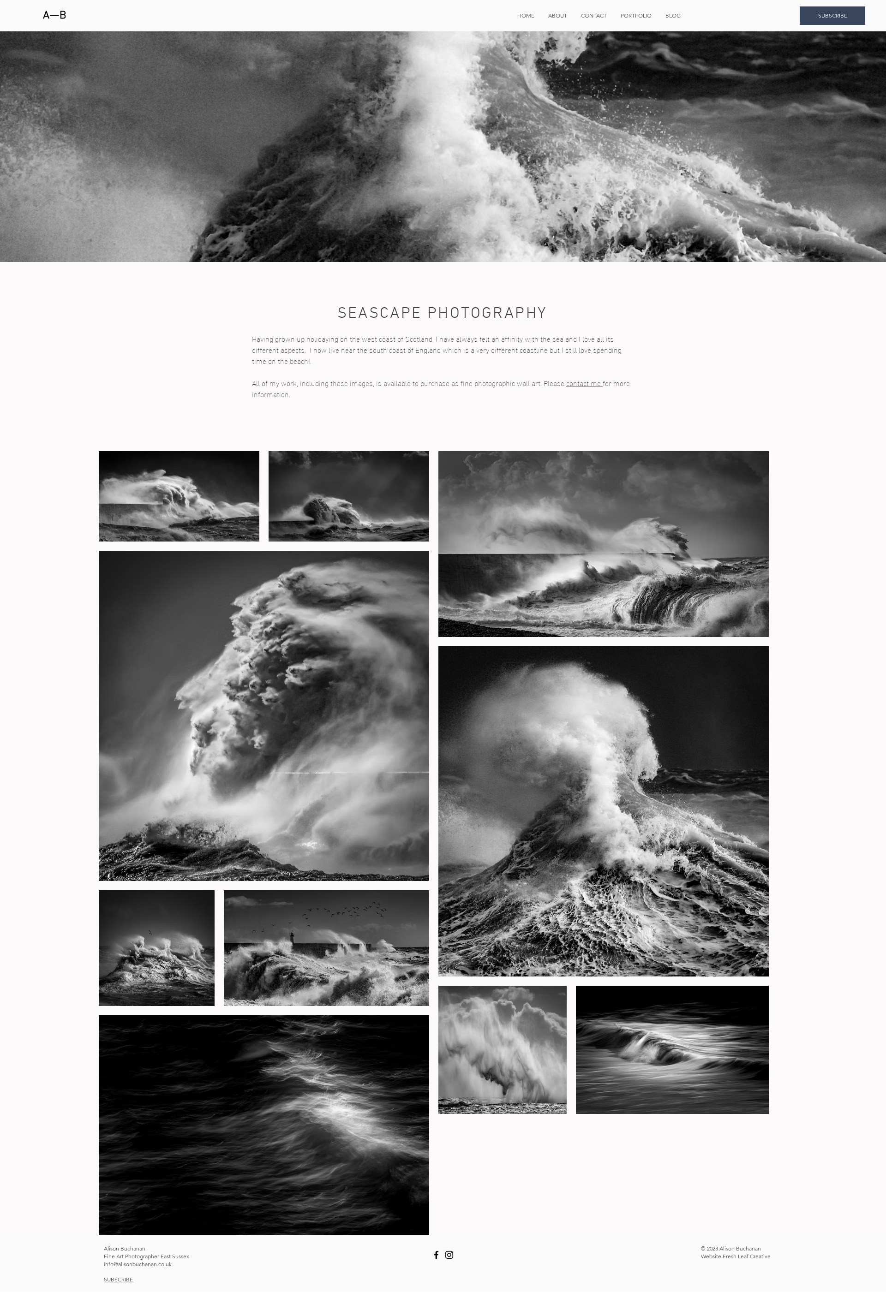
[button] (636, 15)
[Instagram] (449, 1255)
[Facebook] (436, 1255)
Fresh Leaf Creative (747, 1256)
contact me (584, 382)
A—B (55, 15)
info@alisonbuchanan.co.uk (138, 1264)
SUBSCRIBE (118, 1279)
